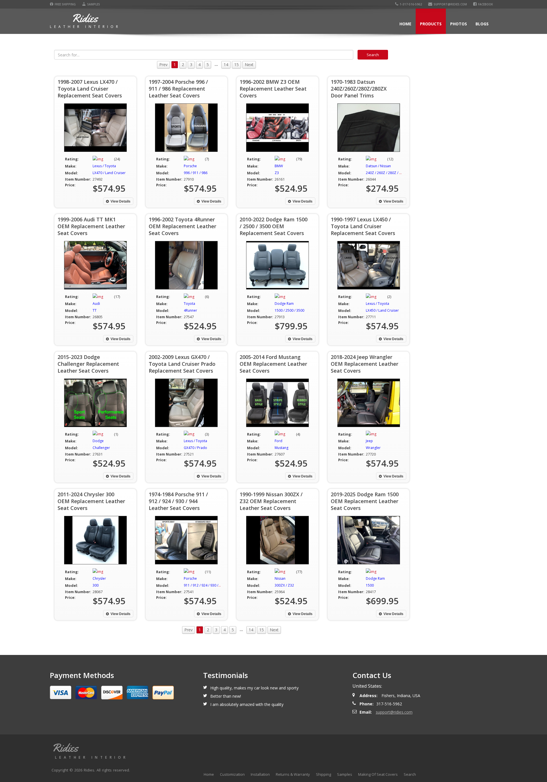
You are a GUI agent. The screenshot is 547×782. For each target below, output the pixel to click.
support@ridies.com (450, 4)
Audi (96, 303)
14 (226, 64)
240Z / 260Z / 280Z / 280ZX (387, 172)
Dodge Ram (284, 303)
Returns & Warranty (293, 774)
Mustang (281, 447)
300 (96, 585)
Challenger (101, 447)
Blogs (482, 23)
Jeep (369, 440)
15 (236, 64)
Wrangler (373, 447)
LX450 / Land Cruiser (382, 310)
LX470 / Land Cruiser (109, 172)
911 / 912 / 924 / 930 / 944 (204, 585)
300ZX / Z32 (284, 585)
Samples (93, 4)
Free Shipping (65, 4)
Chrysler (99, 578)
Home (405, 23)
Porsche (190, 166)
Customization (232, 774)
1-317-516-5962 (411, 4)
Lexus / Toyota (104, 166)
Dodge (98, 440)
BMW (279, 166)
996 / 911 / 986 (195, 172)
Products (431, 23)
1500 (370, 585)
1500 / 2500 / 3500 (289, 310)
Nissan (280, 578)
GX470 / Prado (195, 447)
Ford (278, 440)
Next (249, 64)
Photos (458, 23)
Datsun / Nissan (378, 166)
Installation (260, 774)
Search (410, 774)
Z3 (277, 172)
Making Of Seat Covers (378, 774)
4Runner (190, 310)
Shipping (323, 774)
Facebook (485, 4)
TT (95, 310)
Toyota (189, 303)
